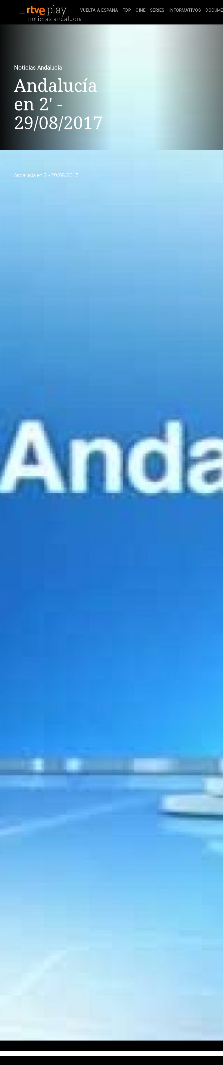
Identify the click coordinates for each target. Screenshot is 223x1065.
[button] (20, 11)
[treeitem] (99, 10)
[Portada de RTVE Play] (47, 10)
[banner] (52, 10)
